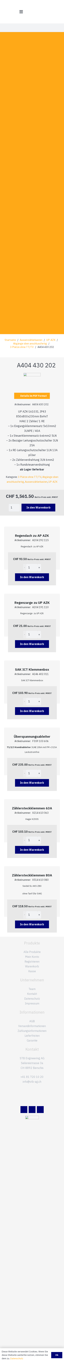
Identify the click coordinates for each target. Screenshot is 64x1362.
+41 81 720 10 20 (32, 1077)
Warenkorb (32, 966)
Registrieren (32, 961)
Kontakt (32, 993)
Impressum (32, 1003)
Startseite (10, 340)
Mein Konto (32, 956)
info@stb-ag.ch (32, 1081)
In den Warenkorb (38, 507)
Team (32, 989)
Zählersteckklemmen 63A (32, 808)
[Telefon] (40, 1109)
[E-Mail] (32, 1109)
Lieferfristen (32, 1035)
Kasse (32, 971)
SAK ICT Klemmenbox (32, 669)
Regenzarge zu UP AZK (32, 602)
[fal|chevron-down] (32, 204)
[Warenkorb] (59, 11)
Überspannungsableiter (32, 736)
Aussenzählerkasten (31, 340)
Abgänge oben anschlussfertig (30, 343)
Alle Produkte (32, 952)
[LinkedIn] (23, 1109)
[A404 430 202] (32, 375)
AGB (32, 1021)
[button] (21, 11)
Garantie (32, 1040)
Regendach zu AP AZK (32, 535)
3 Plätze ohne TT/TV (22, 347)
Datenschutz (32, 998)
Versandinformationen (32, 1026)
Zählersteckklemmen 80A (32, 875)
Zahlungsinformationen (32, 1031)
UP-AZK (50, 340)
